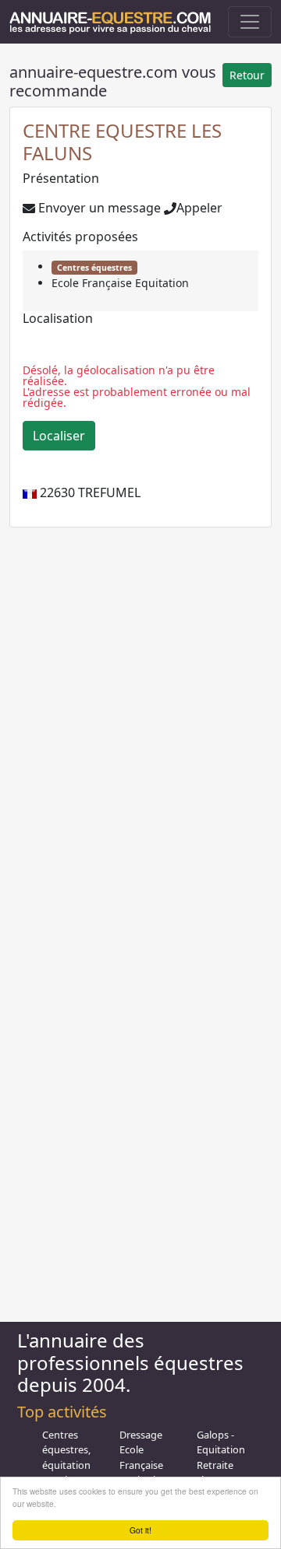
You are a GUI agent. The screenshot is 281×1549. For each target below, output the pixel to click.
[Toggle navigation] (250, 21)
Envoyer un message (98, 207)
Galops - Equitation (221, 1442)
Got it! (140, 1530)
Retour (247, 75)
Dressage (140, 1435)
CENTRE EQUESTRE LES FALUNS (122, 141)
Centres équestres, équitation (66, 1449)
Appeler (199, 207)
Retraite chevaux (216, 1472)
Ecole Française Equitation (120, 282)
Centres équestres (94, 267)
